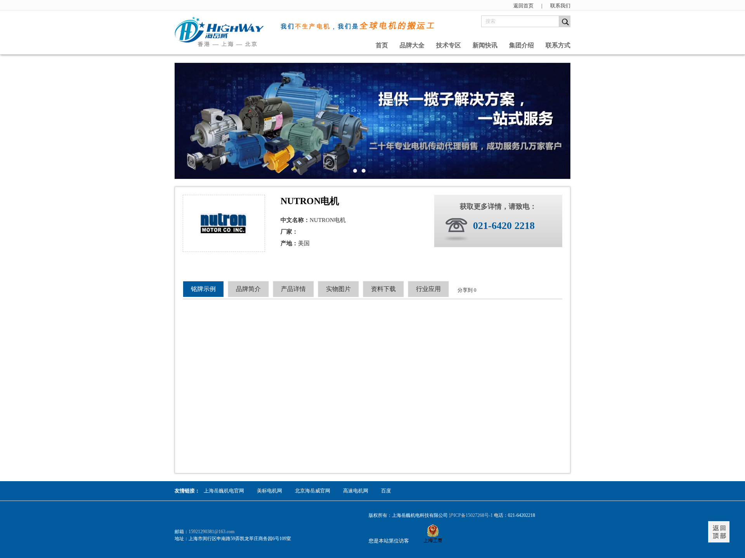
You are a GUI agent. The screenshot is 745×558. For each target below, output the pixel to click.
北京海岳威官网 (312, 491)
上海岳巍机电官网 (224, 491)
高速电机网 (355, 491)
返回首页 (523, 6)
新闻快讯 (485, 45)
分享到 (465, 290)
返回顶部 (718, 531)
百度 (386, 491)
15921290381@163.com (211, 531)
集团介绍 (521, 45)
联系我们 (560, 6)
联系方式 (558, 45)
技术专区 (448, 45)
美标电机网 (269, 491)
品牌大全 (412, 45)
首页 (382, 45)
